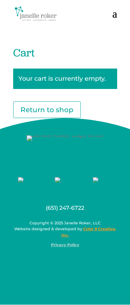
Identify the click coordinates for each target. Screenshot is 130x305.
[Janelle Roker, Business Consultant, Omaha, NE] (69, 261)
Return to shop (46, 110)
